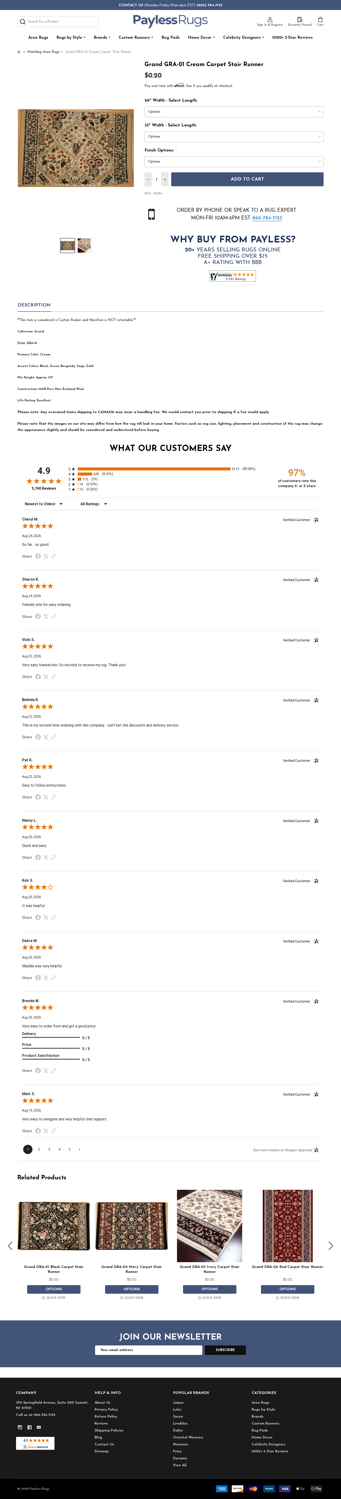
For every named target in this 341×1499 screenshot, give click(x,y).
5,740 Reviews (44, 488)
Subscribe (225, 1350)
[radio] (170, 468)
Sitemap (102, 1451)
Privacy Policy (106, 1410)
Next (330, 1246)
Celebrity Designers (242, 38)
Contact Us (104, 1444)
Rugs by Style (69, 38)
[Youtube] (39, 1427)
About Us (102, 1403)
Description (34, 305)
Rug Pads (170, 38)
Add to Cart (247, 179)
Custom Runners (134, 38)
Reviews (101, 1423)
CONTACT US (131, 5)
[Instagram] (20, 1427)
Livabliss (180, 1423)
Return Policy (106, 1417)
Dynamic (180, 1458)
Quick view (55, 1298)
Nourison (180, 1444)
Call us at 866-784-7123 (35, 1415)
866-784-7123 (267, 218)
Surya (178, 1417)
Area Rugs (38, 38)
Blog (98, 1437)
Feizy (177, 1451)
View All (179, 1465)
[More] (84, 37)
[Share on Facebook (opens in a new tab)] (38, 557)
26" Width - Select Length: (171, 101)
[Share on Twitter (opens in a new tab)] (46, 556)
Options (54, 1289)
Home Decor (200, 38)
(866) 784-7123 (209, 5)
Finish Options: (161, 150)
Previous (10, 1246)
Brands (100, 38)
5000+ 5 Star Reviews (292, 38)
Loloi (177, 1410)
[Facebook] (30, 1427)
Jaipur (178, 1403)
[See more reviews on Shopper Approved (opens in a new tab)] (53, 557)
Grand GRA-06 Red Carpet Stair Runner (287, 1267)
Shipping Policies (109, 1430)
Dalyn (178, 1430)
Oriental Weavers (188, 1437)
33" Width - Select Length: (171, 125)
